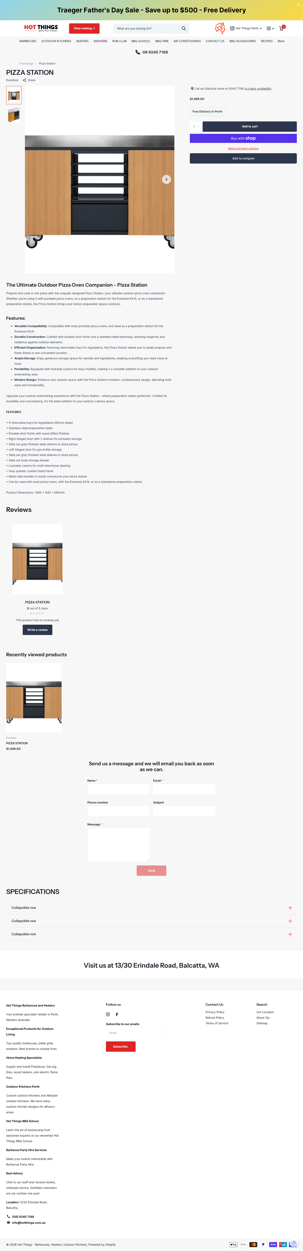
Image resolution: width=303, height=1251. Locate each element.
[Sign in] (270, 28)
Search (261, 1004)
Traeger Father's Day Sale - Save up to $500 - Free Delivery (151, 10)
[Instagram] (108, 1014)
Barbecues (28, 41)
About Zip (263, 1017)
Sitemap (262, 1023)
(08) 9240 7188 (23, 1216)
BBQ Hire (162, 41)
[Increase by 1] (199, 123)
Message (94, 824)
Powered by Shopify (102, 1244)
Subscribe (120, 1046)
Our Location (265, 1012)
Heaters (82, 41)
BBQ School (141, 41)
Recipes (267, 41)
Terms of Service (217, 1023)
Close (298, 4)
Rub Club (119, 41)
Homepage (27, 63)
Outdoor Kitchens (56, 41)
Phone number (97, 802)
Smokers (100, 41)
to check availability (258, 88)
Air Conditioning (187, 41)
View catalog (83, 28)
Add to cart (249, 126)
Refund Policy (215, 1017)
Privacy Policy (215, 1012)
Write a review (37, 629)
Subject (158, 802)
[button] (166, 179)
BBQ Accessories (242, 41)
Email (158, 780)
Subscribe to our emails (122, 1024)
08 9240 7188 (155, 52)
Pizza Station (17, 743)
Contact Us (215, 41)
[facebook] (117, 1014)
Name (92, 780)
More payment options (243, 148)
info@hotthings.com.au (29, 1222)
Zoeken (183, 28)
